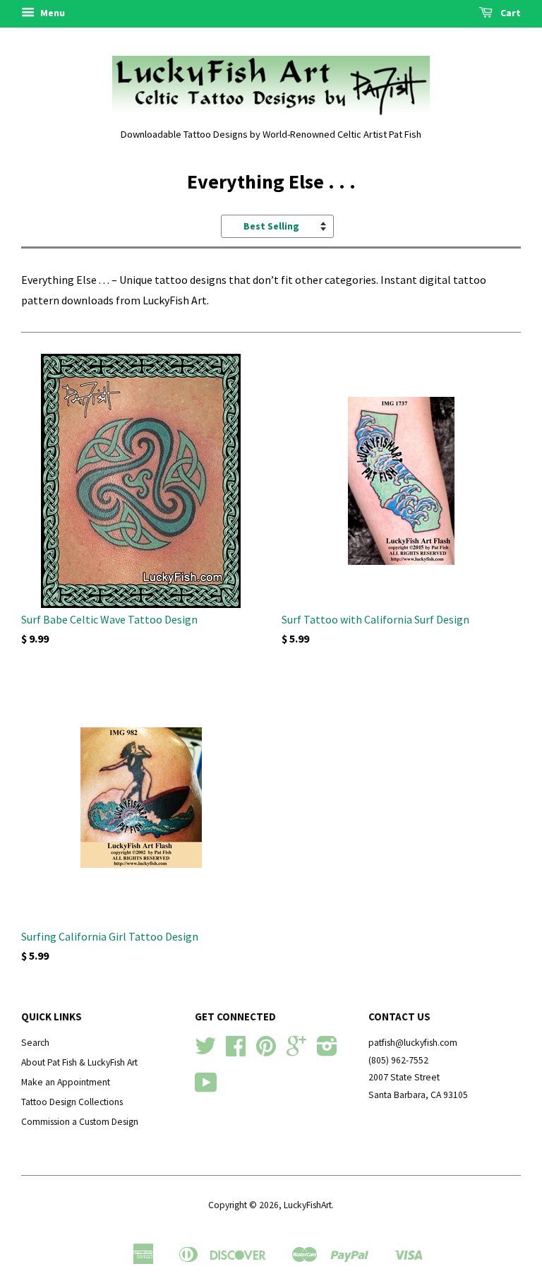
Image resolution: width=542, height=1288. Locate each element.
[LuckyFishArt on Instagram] (327, 1051)
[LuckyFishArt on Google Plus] (296, 1051)
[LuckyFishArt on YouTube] (206, 1088)
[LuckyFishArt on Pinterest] (266, 1051)
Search (35, 1043)
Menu (51, 12)
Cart (509, 12)
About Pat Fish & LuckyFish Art (79, 1062)
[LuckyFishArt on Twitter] (205, 1051)
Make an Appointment (65, 1082)
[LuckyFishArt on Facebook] (235, 1051)
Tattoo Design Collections (72, 1102)
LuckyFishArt (308, 1205)
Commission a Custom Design (79, 1122)
